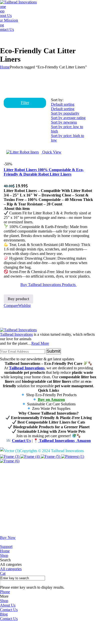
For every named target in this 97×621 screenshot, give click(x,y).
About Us (7, 605)
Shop (4, 601)
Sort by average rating (68, 118)
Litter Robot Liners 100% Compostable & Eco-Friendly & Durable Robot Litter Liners (44, 172)
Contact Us (9, 610)
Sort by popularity (65, 113)
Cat (2, 573)
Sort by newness (64, 122)
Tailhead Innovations (16, 334)
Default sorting (62, 109)
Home (5, 67)
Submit (53, 351)
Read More (40, 343)
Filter (25, 102)
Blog (4, 614)
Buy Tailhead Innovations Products (48, 285)
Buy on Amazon (51, 399)
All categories (11, 569)
